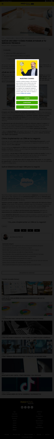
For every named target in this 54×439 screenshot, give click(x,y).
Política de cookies (26, 93)
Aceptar (27, 98)
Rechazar (27, 107)
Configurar (27, 102)
